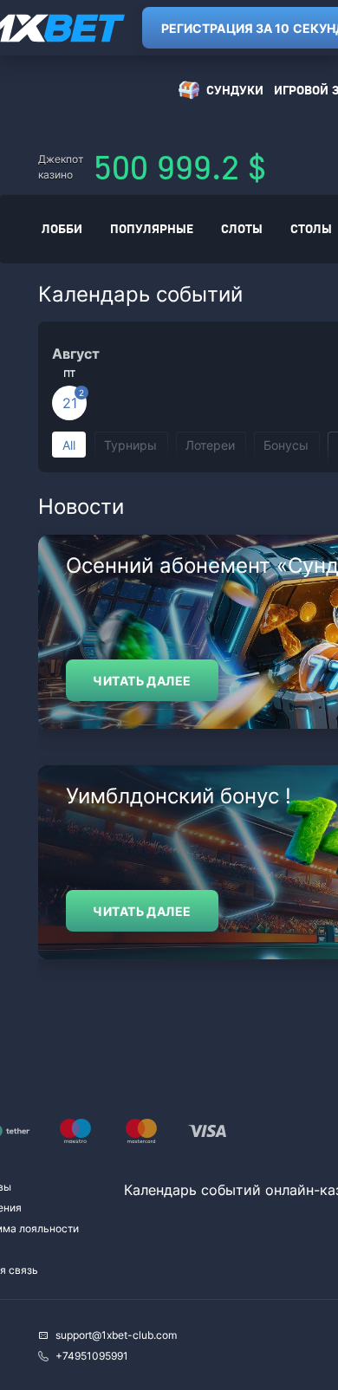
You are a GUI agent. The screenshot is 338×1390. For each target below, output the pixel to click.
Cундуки (234, 89)
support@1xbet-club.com (116, 1334)
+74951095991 (91, 1355)
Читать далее (142, 680)
